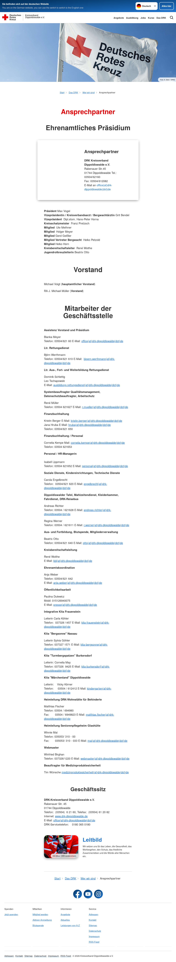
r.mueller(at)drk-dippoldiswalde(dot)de (105, 407)
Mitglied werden (40, 914)
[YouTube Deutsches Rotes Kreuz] (88, 894)
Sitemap (93, 925)
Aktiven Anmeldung (42, 919)
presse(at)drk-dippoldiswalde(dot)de (75, 605)
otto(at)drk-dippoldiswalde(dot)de (103, 543)
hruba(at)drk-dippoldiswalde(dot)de (89, 425)
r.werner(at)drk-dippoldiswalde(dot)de (106, 525)
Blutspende (38, 925)
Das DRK (161, 17)
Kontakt (92, 919)
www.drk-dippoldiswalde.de (71, 816)
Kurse (151, 17)
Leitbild (92, 839)
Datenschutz (95, 930)
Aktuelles (65, 919)
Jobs (143, 17)
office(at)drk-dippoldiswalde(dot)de (98, 187)
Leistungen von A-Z (70, 925)
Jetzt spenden (11, 914)
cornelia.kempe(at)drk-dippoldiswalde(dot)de (98, 443)
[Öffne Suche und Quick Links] (171, 17)
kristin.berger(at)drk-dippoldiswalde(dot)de (96, 421)
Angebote (119, 17)
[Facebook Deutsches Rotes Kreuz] (77, 894)
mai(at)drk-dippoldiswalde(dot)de (107, 741)
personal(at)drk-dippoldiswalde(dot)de (105, 466)
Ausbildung (132, 17)
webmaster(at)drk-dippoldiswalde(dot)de (105, 758)
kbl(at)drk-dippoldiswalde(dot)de (72, 561)
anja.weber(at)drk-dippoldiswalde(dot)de (77, 583)
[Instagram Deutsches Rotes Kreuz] (98, 894)
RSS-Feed (94, 941)
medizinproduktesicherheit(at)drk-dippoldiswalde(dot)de (95, 772)
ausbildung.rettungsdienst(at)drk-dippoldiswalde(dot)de (86, 385)
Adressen (93, 914)
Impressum (94, 936)
